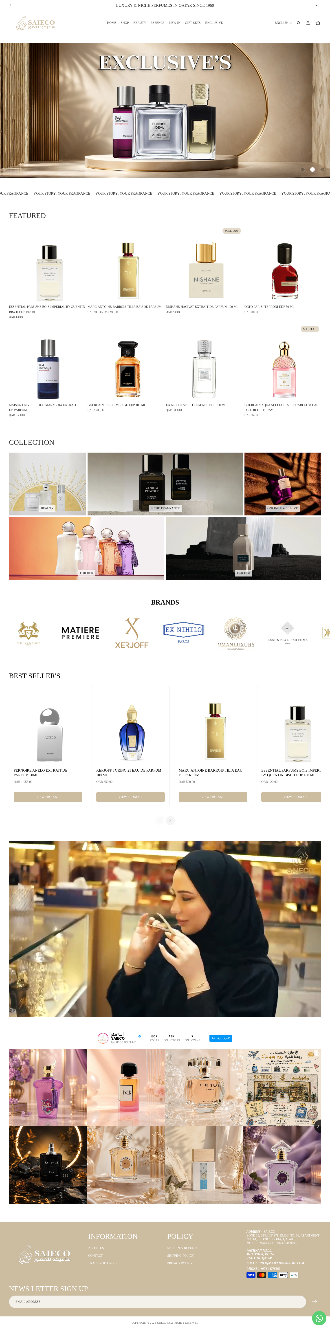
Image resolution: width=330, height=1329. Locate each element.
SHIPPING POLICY (180, 1255)
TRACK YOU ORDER (103, 1263)
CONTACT (95, 1255)
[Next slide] (316, 5)
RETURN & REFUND (182, 1248)
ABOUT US (96, 1248)
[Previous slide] (10, 5)
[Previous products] (159, 820)
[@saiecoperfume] (103, 1038)
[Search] (299, 23)
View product (48, 797)
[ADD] (79, 296)
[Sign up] (314, 1301)
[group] (165, 110)
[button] (302, 169)
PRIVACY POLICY (180, 1263)
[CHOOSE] (157, 296)
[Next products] (170, 820)
